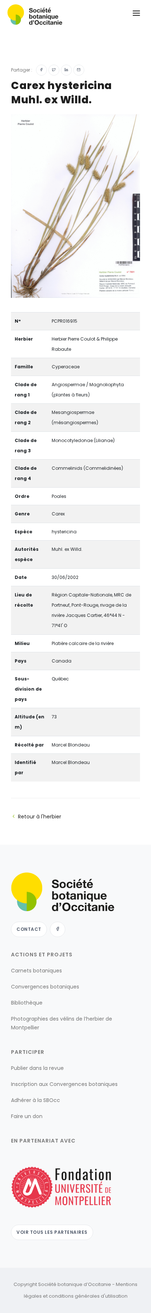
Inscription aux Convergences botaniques (64, 1084)
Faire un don (27, 1116)
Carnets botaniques (36, 970)
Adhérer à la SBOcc (35, 1100)
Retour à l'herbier (39, 816)
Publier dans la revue (37, 1068)
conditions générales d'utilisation (88, 1296)
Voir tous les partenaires (52, 1232)
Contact (28, 929)
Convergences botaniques (45, 986)
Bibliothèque (27, 1002)
